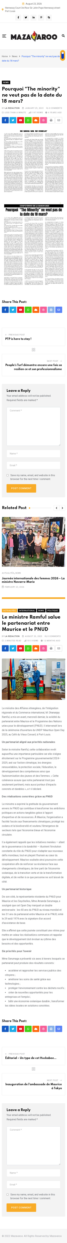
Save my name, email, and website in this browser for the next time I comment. (32, 477)
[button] (56, 508)
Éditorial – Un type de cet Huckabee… (31, 1058)
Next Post (52, 361)
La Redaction (12, 108)
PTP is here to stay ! (18, 339)
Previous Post (17, 335)
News (14, 56)
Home (5, 56)
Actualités (8, 573)
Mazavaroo (56, 1236)
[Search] (63, 35)
